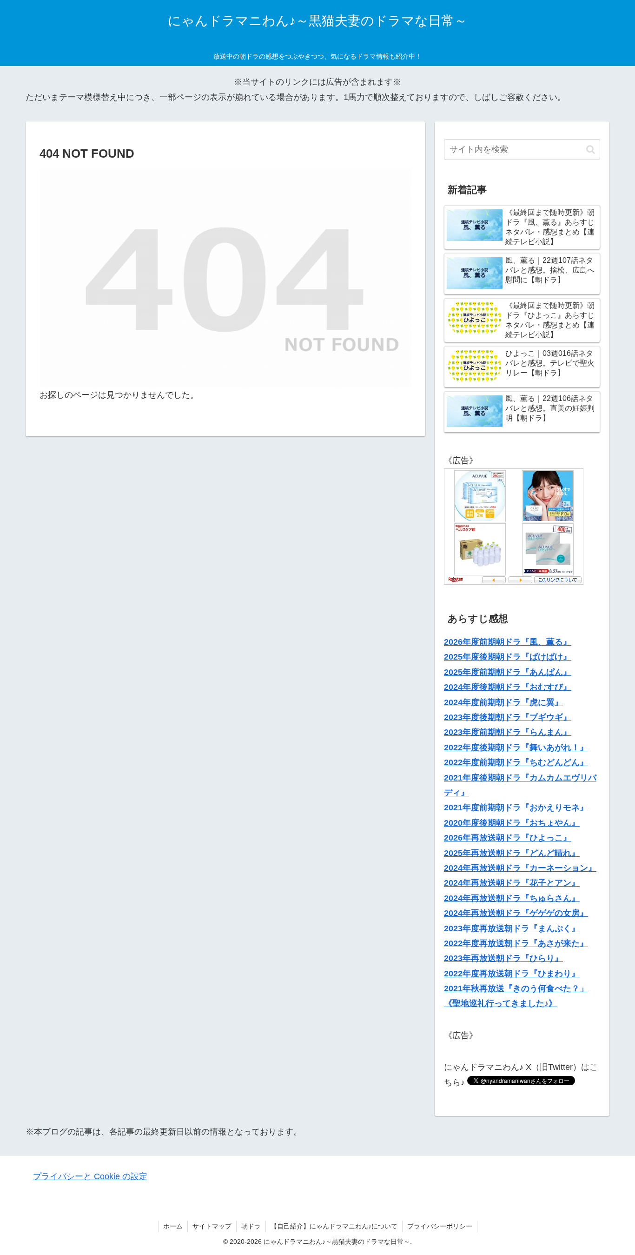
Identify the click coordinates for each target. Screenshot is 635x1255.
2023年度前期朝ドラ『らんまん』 (507, 732)
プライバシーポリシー (439, 1226)
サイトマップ (212, 1226)
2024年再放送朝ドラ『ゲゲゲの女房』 (516, 913)
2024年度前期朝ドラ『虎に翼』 (503, 702)
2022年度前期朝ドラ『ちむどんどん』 (516, 762)
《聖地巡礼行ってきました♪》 (500, 1003)
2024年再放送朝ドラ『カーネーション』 (520, 868)
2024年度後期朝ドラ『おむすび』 (507, 687)
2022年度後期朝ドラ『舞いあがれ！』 (516, 747)
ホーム (173, 1226)
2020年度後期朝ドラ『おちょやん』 (512, 823)
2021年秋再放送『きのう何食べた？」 (516, 988)
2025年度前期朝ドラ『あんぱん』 (507, 672)
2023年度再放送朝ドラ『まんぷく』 (512, 928)
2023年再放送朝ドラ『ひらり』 (503, 958)
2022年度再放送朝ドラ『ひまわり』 (512, 973)
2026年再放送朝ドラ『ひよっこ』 (507, 837)
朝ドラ (251, 1226)
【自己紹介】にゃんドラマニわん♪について (334, 1226)
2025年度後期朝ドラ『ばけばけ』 (507, 656)
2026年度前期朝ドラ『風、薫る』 (507, 642)
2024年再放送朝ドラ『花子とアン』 (512, 883)
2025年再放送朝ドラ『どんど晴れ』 (512, 853)
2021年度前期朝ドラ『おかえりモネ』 (516, 807)
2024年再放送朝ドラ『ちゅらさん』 (512, 898)
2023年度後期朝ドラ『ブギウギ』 (507, 717)
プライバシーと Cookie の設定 (90, 1176)
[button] (590, 149)
